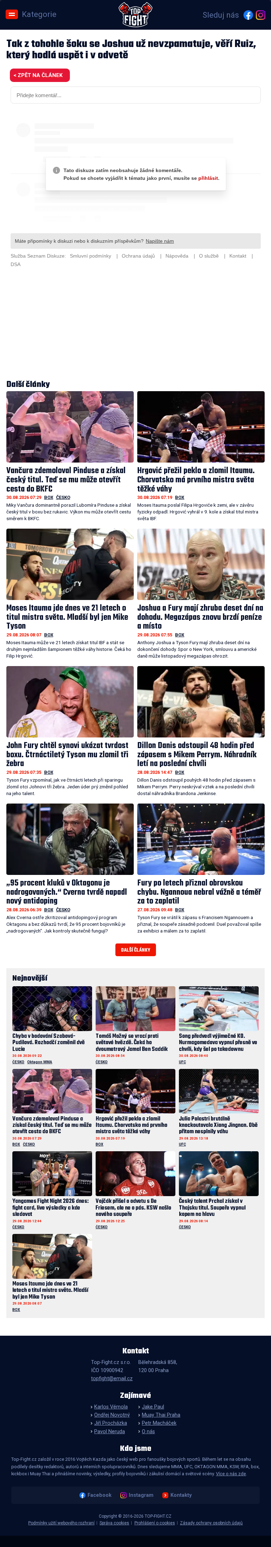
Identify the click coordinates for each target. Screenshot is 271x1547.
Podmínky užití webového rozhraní (61, 1522)
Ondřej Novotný (112, 1415)
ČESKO (63, 497)
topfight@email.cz (112, 1379)
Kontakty (181, 1495)
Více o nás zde (231, 1473)
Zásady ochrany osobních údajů (211, 1522)
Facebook (100, 1495)
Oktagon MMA (39, 1062)
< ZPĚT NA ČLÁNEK (37, 75)
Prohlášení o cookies (154, 1522)
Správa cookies (114, 1522)
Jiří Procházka (110, 1423)
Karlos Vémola (111, 1407)
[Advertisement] (135, 324)
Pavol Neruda (109, 1432)
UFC (182, 1062)
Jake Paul (153, 1407)
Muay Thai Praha (161, 1415)
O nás (148, 1432)
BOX (48, 497)
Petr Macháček (159, 1423)
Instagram (141, 1495)
